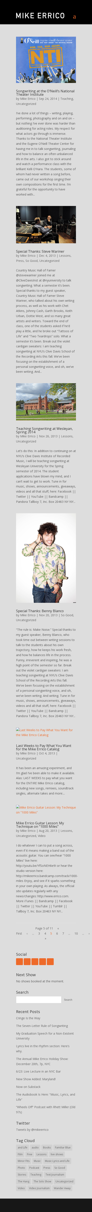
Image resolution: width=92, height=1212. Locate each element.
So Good (31, 261)
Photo (21, 1168)
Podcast (34, 1168)
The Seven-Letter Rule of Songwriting (42, 1026)
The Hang (23, 1181)
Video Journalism (39, 1188)
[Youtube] (34, 961)
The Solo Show (42, 1181)
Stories (22, 1174)
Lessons (65, 256)
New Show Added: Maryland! (36, 1079)
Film (20, 1154)
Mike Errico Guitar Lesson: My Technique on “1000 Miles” (40, 825)
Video (42, 836)
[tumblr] (42, 961)
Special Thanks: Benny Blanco (40, 611)
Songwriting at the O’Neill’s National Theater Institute (45, 93)
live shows (57, 1154)
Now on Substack (28, 1087)
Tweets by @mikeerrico (32, 1130)
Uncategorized (26, 104)
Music (37, 1161)
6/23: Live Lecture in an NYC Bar (38, 1071)
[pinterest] (50, 961)
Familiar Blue (63, 1147)
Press (20, 261)
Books (47, 1147)
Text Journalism (55, 1174)
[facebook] (19, 961)
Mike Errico (28, 99)
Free (29, 1154)
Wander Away (62, 1188)
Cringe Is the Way (28, 1018)
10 (76, 933)
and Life (22, 1147)
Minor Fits (24, 1161)
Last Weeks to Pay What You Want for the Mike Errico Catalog (43, 747)
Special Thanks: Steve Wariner (40, 251)
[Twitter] (27, 961)
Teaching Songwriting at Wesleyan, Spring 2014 (44, 430)
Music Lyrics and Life (57, 1161)
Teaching (66, 99)
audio (35, 1147)
